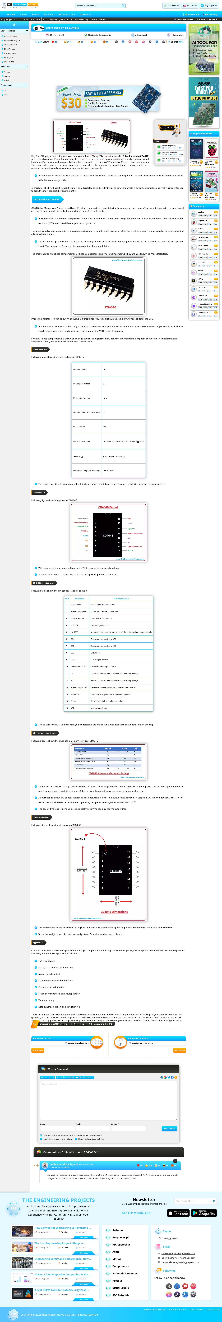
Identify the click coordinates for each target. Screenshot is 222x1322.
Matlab (6, 80)
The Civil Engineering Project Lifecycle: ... (60, 1243)
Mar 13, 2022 (56, 1167)
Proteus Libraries (98, 19)
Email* (78, 1124)
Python (7, 95)
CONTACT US (212, 1309)
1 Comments (177, 35)
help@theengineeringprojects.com (178, 1257)
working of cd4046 (67, 1024)
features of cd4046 (84, 1024)
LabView (7, 76)
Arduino (34, 19)
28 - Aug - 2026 (44, 1232)
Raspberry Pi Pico (10, 45)
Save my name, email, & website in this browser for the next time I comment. (73, 1135)
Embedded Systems (57, 19)
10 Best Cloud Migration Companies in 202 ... (62, 1274)
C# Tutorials (202, 296)
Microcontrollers (8, 31)
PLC (44, 19)
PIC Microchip (203, 237)
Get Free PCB (193, 14)
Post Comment (169, 1129)
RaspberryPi (6, 19)
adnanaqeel (141, 35)
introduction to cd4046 (49, 1024)
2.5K (40, 41)
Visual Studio (203, 245)
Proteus (7, 72)
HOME (12, 14)
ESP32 (17, 19)
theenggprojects (170, 1238)
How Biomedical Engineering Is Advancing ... (62, 1227)
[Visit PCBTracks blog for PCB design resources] (204, 127)
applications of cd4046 (103, 1024)
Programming (6, 85)
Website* (115, 1124)
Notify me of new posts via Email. (91, 1139)
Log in (207, 5)
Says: (63, 1164)
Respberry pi (120, 1237)
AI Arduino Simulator (208, 19)
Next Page (178, 1050)
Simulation (5, 66)
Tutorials (64, 1232)
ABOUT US (86, 14)
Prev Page (39, 1050)
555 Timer (201, 262)
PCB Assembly (211, 14)
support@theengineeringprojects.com (180, 1262)
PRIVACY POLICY (177, 1309)
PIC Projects (8, 57)
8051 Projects (9, 62)
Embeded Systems (205, 304)
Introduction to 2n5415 (138, 1038)
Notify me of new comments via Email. (58, 1139)
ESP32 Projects (9, 49)
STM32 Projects (10, 53)
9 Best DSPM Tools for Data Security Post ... (61, 1290)
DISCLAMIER (196, 1309)
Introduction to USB (41, 1038)
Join (212, 5)
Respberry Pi (202, 220)
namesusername (86, 1164)
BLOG (24, 14)
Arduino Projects (10, 36)
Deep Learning (81, 19)
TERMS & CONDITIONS (153, 1309)
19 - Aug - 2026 (44, 1294)
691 (181, 41)
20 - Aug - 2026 (44, 1279)
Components (202, 287)
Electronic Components (99, 35)
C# (5, 90)
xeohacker (82, 1232)
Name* (43, 1124)
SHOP (36, 14)
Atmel (116, 1251)
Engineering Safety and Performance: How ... (63, 1259)
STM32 (25, 19)
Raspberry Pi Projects (12, 40)
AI (71, 19)
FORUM (51, 14)
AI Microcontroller (185, 19)
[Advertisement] (109, 62)
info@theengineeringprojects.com (178, 1253)
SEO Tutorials (203, 312)
